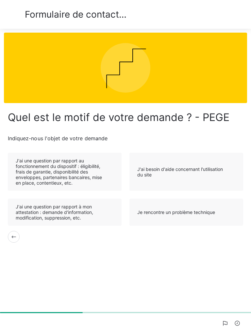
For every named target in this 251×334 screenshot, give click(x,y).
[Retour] (14, 237)
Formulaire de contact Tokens (77, 14)
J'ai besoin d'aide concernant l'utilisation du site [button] (180, 171)
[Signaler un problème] (225, 323)
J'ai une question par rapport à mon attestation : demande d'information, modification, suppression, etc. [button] (54, 212)
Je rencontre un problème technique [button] (176, 212)
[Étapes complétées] (237, 323)
